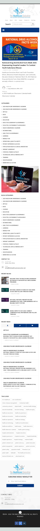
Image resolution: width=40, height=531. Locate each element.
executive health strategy (30, 406)
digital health (18, 406)
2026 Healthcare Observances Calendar (15, 109)
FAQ (16, 20)
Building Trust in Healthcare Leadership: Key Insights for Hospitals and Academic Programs (23, 280)
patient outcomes (30, 446)
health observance (27, 426)
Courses (5, 117)
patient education (30, 443)
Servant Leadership (9, 149)
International (7, 130)
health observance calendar (9, 429)
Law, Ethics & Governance (10, 133)
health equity (18, 426)
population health (15, 449)
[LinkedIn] (24, 523)
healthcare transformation (21, 423)
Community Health (24, 403)
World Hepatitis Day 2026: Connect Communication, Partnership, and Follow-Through (23, 312)
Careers (20, 20)
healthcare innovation (7, 416)
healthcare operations (7, 419)
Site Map (33, 20)
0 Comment (15, 70)
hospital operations (7, 439)
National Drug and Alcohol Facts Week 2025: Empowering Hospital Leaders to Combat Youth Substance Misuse (19, 65)
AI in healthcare (6, 399)
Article (5, 112)
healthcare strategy (20, 419)
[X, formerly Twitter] (20, 523)
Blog (4, 114)
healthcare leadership (20, 416)
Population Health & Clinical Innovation (15, 146)
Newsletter (6, 138)
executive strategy (19, 409)
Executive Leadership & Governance (13, 122)
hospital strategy (18, 439)
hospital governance (7, 436)
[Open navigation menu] (3, 30)
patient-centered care (7, 443)
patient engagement (7, 446)
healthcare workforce (7, 426)
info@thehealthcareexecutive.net (15, 268)
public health (5, 453)
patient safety (5, 449)
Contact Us (26, 20)
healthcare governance (20, 413)
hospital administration (8, 433)
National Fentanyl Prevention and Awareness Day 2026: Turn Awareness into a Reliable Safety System (24, 301)
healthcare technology (7, 423)
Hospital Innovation (20, 436)
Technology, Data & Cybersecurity (13, 154)
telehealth (13, 453)
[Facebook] (16, 523)
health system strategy (23, 429)
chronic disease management (9, 403)
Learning (5, 136)
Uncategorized (7, 160)
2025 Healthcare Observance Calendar (14, 106)
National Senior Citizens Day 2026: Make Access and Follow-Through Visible (22, 290)
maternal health (29, 439)
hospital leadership (31, 436)
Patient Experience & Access (11, 144)
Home (6, 20)
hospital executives (21, 433)
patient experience (19, 446)
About (11, 20)
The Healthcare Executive (24, 453)
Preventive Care (26, 449)
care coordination (16, 399)
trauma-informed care (7, 456)
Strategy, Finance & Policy (11, 152)
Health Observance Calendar (11, 128)
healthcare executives (7, 413)
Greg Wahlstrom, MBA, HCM (15, 88)
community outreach (7, 406)
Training (5, 157)
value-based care (19, 456)
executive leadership (7, 409)
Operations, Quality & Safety (11, 141)
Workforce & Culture (9, 163)
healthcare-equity (30, 409)
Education (6, 120)
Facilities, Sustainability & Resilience (14, 125)
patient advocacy (19, 443)
